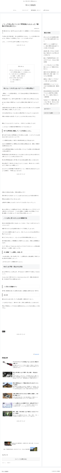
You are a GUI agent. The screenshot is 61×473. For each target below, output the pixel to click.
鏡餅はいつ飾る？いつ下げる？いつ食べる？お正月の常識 (51, 80)
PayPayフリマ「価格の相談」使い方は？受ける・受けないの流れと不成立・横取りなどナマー (51, 101)
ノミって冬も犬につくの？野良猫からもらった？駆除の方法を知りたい (51, 67)
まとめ (12, 81)
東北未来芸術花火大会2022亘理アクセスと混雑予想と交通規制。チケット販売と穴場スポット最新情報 (51, 94)
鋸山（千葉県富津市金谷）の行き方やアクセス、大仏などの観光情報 (51, 60)
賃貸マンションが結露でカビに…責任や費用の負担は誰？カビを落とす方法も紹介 (51, 46)
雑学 (4, 331)
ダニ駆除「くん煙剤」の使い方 (18, 75)
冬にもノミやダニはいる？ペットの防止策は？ (20, 70)
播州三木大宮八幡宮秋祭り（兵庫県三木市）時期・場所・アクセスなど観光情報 (51, 74)
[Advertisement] (21, 19)
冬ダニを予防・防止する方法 (16, 77)
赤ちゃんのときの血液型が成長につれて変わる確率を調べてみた (51, 39)
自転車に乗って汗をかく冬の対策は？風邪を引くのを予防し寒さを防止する (51, 53)
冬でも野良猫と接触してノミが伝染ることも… (21, 72)
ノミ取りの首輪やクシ (16, 79)
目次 (19, 66)
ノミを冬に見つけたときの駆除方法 (17, 73)
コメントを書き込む (21, 459)
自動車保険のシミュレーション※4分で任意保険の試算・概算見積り (51, 86)
